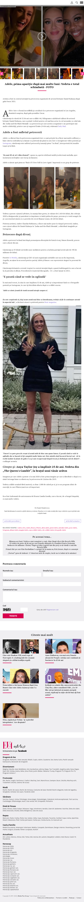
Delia (22, 771)
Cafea (35, 818)
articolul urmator (73, 521)
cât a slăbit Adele (48, 530)
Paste (12, 818)
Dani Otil (6, 771)
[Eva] (7, 2)
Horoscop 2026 (8, 846)
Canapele (40, 827)
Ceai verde (30, 801)
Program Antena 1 (9, 773)
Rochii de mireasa (26, 790)
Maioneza (11, 820)
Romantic (13, 760)
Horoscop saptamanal (11, 889)
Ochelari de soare (16, 792)
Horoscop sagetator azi (11, 878)
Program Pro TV (70, 771)
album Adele (14, 530)
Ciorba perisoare (26, 820)
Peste (22, 818)
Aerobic (45, 809)
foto (24, 528)
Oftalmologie (16, 801)
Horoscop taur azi (9, 872)
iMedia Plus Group (23, 896)
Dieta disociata (8, 811)
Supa (39, 818)
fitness (33, 528)
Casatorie (46, 760)
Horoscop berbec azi (10, 888)
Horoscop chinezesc (10, 854)
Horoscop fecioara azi (10, 870)
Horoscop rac (7, 860)
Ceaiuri (11, 799)
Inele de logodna (70, 790)
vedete (19, 528)
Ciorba (16, 818)
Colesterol (50, 799)
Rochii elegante (58, 790)
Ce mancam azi (56, 820)
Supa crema (66, 818)
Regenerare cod (52, 610)
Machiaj (33, 780)
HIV (36, 801)
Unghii (13, 780)
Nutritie (65, 809)
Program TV (59, 771)
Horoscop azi (7, 850)
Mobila (34, 827)
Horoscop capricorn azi (11, 874)
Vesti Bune (65, 837)
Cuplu (35, 760)
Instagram (7, 143)
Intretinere (38, 809)
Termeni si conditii (61, 898)
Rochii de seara (13, 790)
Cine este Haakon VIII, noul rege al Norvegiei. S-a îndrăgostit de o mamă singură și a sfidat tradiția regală (18, 657)
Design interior (59, 827)
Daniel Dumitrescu (43, 508)
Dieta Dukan (17, 809)
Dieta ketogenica (26, 811)
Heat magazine (50, 302)
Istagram (6, 530)
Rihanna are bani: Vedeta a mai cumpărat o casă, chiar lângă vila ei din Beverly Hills (42, 541)
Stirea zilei (21, 837)
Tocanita (52, 818)
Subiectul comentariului (13, 580)
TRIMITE (13, 616)
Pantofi (49, 790)
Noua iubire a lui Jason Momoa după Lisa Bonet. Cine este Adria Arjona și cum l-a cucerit (20, 687)
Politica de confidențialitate (46, 898)
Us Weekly (13, 257)
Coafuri (27, 780)
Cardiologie (7, 801)
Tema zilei (29, 837)
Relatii (30, 760)
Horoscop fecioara (9, 862)
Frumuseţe (7, 778)
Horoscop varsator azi (11, 880)
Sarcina (5, 799)
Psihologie (23, 799)
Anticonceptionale (61, 799)
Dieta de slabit (74, 809)
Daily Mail (62, 126)
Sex (52, 760)
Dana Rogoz (74, 769)
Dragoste (6, 760)
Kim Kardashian (32, 769)
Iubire (40, 760)
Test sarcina (73, 799)
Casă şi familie (9, 825)
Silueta (16, 811)
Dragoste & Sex (9, 757)
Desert (5, 820)
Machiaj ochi (71, 780)
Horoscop (7, 844)
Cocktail (59, 818)
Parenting (69, 827)
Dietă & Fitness (9, 806)
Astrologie (6, 856)
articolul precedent (12, 521)
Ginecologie (32, 799)
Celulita (63, 780)
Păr (4, 780)
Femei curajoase (26, 829)
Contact (79, 898)
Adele (28, 528)
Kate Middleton (20, 769)
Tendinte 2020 (29, 792)
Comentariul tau (10, 589)
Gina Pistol (29, 771)
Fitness (9, 809)
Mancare (6, 818)
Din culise (6, 837)
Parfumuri (20, 780)
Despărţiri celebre (53, 837)
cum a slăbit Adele (35, 530)
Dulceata (45, 818)
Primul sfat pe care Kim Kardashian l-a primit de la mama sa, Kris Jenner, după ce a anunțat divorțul (42, 550)
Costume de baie (40, 790)
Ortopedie (41, 801)
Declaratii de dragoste (19, 762)
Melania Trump (49, 771)
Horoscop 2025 (8, 848)
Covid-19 (73, 837)
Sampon (53, 780)
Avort (24, 801)
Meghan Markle (8, 769)
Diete (5, 809)
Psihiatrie (49, 801)
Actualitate (8, 834)
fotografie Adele (60, 530)
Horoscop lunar (8, 858)
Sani (38, 780)
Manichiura (45, 780)
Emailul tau (48, 570)
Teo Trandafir (54, 769)
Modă (5, 787)
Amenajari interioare (23, 827)
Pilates (38, 528)
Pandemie (6, 839)
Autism (35, 829)
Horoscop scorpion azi (11, 876)
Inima (17, 799)
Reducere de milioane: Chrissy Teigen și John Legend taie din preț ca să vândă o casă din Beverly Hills (42, 546)
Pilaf (17, 820)
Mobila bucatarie (9, 827)
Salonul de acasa (23, 782)
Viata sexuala (22, 760)
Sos (25, 818)
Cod (4, 605)
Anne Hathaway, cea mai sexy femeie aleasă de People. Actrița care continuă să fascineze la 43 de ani (62, 657)
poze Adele (73, 528)
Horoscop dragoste (10, 852)
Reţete (5, 815)
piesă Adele (54, 528)
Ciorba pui (36, 820)
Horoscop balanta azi (10, 886)
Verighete (6, 792)
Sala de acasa (38, 811)
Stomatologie (41, 799)
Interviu (13, 837)
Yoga (31, 809)
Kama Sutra (58, 760)
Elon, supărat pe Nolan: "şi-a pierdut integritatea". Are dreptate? (18, 721)
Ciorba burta (45, 820)
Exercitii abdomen (55, 809)
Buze (58, 780)
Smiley (12, 771)
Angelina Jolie (65, 769)
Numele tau (8, 570)
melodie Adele (63, 528)
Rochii (8, 780)
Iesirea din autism (40, 837)
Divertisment (8, 766)
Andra (17, 771)
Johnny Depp (44, 769)
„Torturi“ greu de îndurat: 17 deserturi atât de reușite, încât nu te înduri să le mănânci (42, 553)
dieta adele (45, 528)
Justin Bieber (38, 771)
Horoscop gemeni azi (10, 868)
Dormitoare (49, 827)
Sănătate (7, 797)
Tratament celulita (9, 782)
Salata (30, 818)
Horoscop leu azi (9, 884)
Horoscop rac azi (9, 866)
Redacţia (71, 898)
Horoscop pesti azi (9, 882)
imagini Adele (23, 530)
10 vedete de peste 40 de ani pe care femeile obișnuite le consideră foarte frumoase (42, 543)
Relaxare (26, 809)
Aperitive (75, 818)
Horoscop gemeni (9, 864)
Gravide (17, 829)
